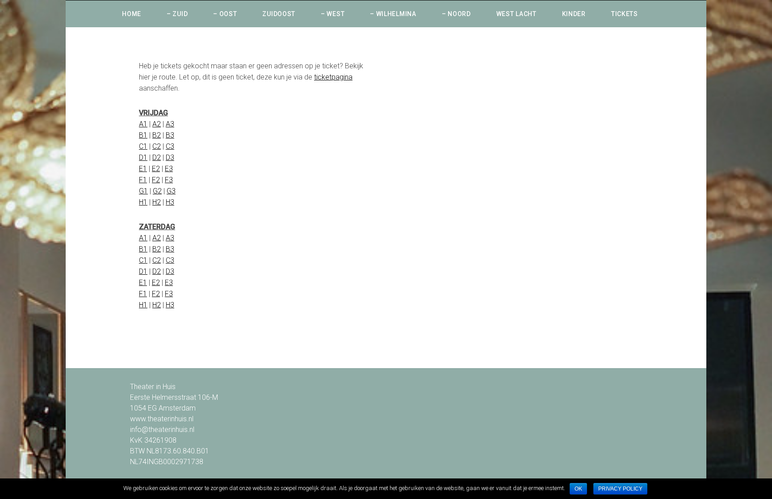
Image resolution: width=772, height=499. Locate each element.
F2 (156, 180)
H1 (143, 202)
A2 (156, 124)
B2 (156, 135)
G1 (143, 191)
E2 (156, 168)
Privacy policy (620, 489)
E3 (169, 168)
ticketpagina (333, 77)
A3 (170, 124)
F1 (143, 180)
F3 (169, 180)
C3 (170, 146)
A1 (143, 124)
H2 (156, 202)
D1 (143, 157)
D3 (170, 157)
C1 (143, 146)
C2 (156, 146)
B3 (170, 135)
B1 (143, 135)
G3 (171, 191)
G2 (157, 191)
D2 (156, 157)
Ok (578, 489)
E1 (143, 168)
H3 (170, 202)
